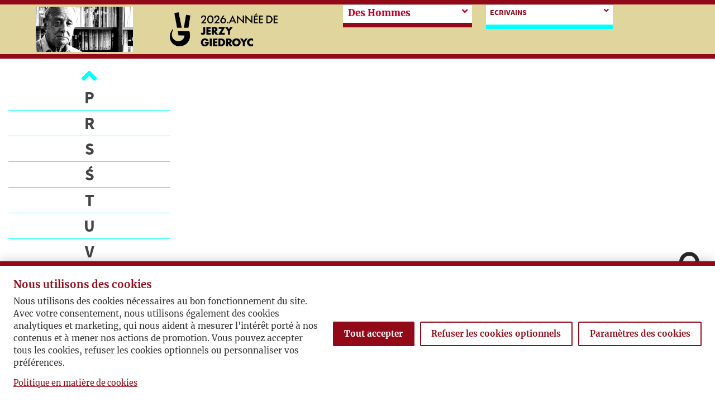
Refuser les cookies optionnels (496, 333)
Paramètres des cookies (640, 333)
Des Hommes (379, 13)
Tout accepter (373, 333)
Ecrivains (508, 12)
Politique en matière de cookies (75, 383)
